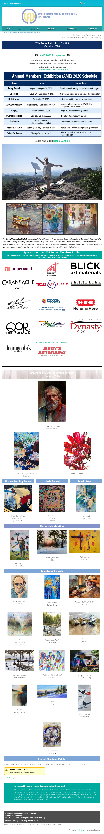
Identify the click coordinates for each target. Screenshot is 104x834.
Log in (84, 3)
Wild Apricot (81, 830)
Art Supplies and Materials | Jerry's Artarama (51, 342)
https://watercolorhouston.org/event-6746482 (53, 69)
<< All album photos (11, 778)
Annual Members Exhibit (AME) (30, 33)
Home (6, 3)
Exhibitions (13, 33)
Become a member (16, 3)
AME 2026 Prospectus (52, 55)
